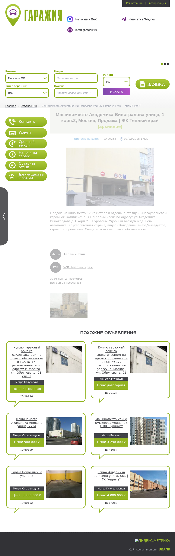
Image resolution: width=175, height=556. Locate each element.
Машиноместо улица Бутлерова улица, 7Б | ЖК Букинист (111, 422)
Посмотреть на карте (85, 138)
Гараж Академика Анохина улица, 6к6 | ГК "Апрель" (111, 475)
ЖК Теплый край (140, 120)
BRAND (164, 549)
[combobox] (27, 78)
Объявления (29, 105)
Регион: (11, 71)
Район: (108, 74)
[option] (118, 21)
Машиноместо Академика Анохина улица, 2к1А (26, 422)
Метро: (59, 71)
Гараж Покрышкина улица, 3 (27, 474)
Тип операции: (16, 85)
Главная (10, 105)
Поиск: (59, 85)
